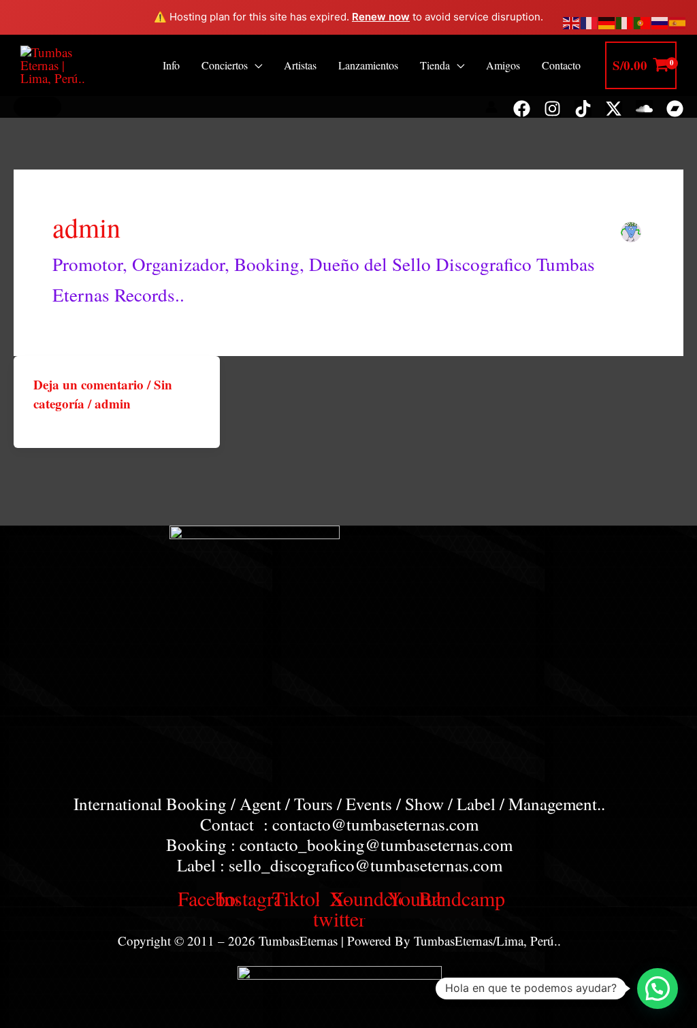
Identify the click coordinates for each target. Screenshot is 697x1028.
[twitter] (582, 108)
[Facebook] (521, 108)
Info (171, 65)
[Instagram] (552, 108)
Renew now (381, 16)
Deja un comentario (88, 384)
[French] (589, 20)
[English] (572, 20)
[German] (607, 20)
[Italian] (625, 20)
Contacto (561, 65)
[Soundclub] (644, 108)
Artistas (300, 65)
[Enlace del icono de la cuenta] (491, 107)
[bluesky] (613, 108)
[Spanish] (678, 20)
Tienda (435, 65)
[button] (37, 107)
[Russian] (660, 20)
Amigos (503, 65)
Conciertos (224, 65)
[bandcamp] (674, 108)
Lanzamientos (368, 65)
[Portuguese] (642, 20)
